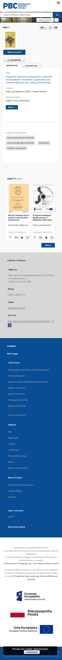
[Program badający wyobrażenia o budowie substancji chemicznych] (43, 198)
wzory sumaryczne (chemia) (20, 137)
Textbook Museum (16, 375)
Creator (11, 444)
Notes (11, 462)
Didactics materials (17, 406)
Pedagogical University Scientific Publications (28, 369)
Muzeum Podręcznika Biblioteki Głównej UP (28, 382)
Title (10, 432)
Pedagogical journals (17, 400)
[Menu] (58, 2)
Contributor (13, 450)
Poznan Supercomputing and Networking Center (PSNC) (32, 655)
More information (41, 649)
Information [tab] (31, 66)
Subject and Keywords (18, 468)
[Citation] (56, 27)
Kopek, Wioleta (40, 91)
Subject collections (16, 388)
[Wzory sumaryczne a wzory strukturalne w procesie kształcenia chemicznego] (18, 198)
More (48, 245)
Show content (14, 52)
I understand (31, 652)
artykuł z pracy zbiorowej (17, 100)
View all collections (16, 415)
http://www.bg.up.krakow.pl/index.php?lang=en (29, 321)
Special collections (16, 394)
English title (13, 438)
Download (15, 60)
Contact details (15, 491)
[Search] (57, 14)
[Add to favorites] (50, 27)
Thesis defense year (17, 456)
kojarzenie (44, 143)
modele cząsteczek (16, 148)
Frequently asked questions (20, 485)
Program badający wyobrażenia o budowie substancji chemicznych (42, 217)
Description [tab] (11, 66)
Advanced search (45, 20)
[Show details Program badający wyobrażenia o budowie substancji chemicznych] (51, 237)
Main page (12, 353)
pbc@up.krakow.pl (16, 308)
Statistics (12, 497)
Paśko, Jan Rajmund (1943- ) (18, 91)
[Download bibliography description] (16, 237)
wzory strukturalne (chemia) (20, 143)
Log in (11, 516)
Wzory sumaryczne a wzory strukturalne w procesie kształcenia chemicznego (18, 217)
